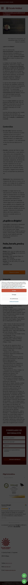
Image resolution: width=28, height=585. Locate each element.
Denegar (14, 294)
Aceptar (14, 290)
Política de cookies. (18, 287)
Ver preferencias (14, 298)
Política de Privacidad (14, 301)
